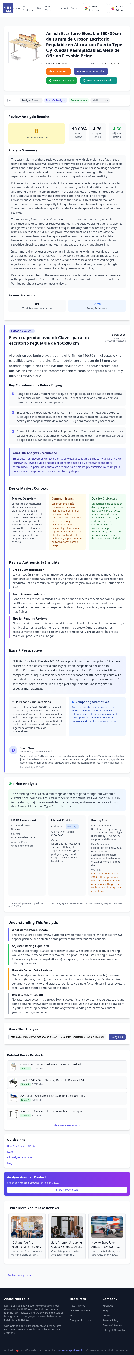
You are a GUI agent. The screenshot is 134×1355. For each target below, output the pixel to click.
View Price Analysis (63, 80)
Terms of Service (112, 1325)
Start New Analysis (67, 1189)
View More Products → (67, 1125)
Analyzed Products (80, 1320)
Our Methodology (80, 1310)
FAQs (10, 1151)
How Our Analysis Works (21, 1146)
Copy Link (117, 1037)
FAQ (72, 1315)
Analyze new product (20, 1275)
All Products (28, 8)
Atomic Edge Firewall (70, 1350)
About (64, 8)
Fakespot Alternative (114, 1330)
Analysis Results (31, 100)
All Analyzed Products (19, 1157)
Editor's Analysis (55, 100)
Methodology (100, 100)
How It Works (49, 8)
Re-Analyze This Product (100, 80)
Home (16, 8)
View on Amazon (58, 71)
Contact (75, 8)
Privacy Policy (110, 1320)
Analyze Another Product (90, 71)
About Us (108, 1305)
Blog (39, 8)
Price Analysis (79, 100)
